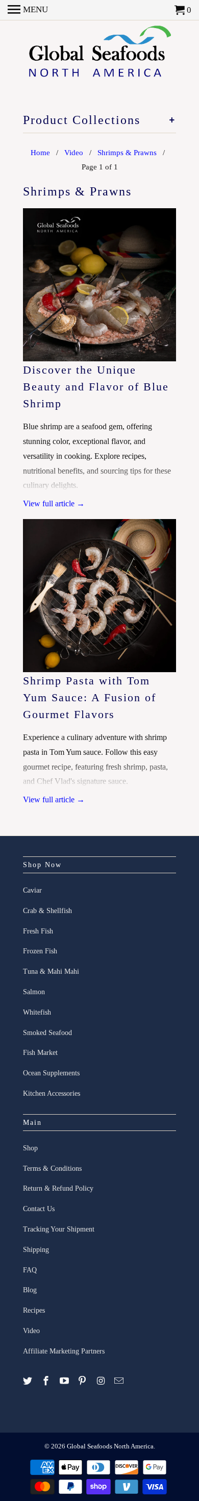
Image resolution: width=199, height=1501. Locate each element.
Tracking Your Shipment (58, 1229)
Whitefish (37, 1012)
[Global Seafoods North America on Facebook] (47, 1381)
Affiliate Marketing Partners (64, 1351)
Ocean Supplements (51, 1073)
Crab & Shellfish (47, 911)
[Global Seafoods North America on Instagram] (101, 1381)
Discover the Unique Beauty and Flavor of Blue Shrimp (96, 386)
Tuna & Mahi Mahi (51, 971)
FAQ (30, 1270)
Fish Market (40, 1052)
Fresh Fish (38, 931)
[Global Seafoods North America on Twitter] (28, 1381)
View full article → (54, 503)
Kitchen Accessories (51, 1093)
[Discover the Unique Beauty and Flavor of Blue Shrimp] (99, 284)
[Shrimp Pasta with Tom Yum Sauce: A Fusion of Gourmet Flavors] (99, 595)
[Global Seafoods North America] (99, 55)
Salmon (34, 992)
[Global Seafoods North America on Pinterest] (83, 1381)
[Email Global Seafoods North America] (120, 1381)
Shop (30, 1148)
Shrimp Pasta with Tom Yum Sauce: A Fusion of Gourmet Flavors (89, 697)
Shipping (36, 1249)
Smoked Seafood (47, 1033)
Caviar (32, 890)
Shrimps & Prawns (77, 191)
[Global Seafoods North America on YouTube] (65, 1381)
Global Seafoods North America (110, 1446)
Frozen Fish (40, 951)
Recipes (34, 1310)
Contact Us (39, 1209)
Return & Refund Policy (58, 1188)
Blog (30, 1290)
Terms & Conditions (52, 1168)
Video (31, 1331)
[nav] (28, 10)
